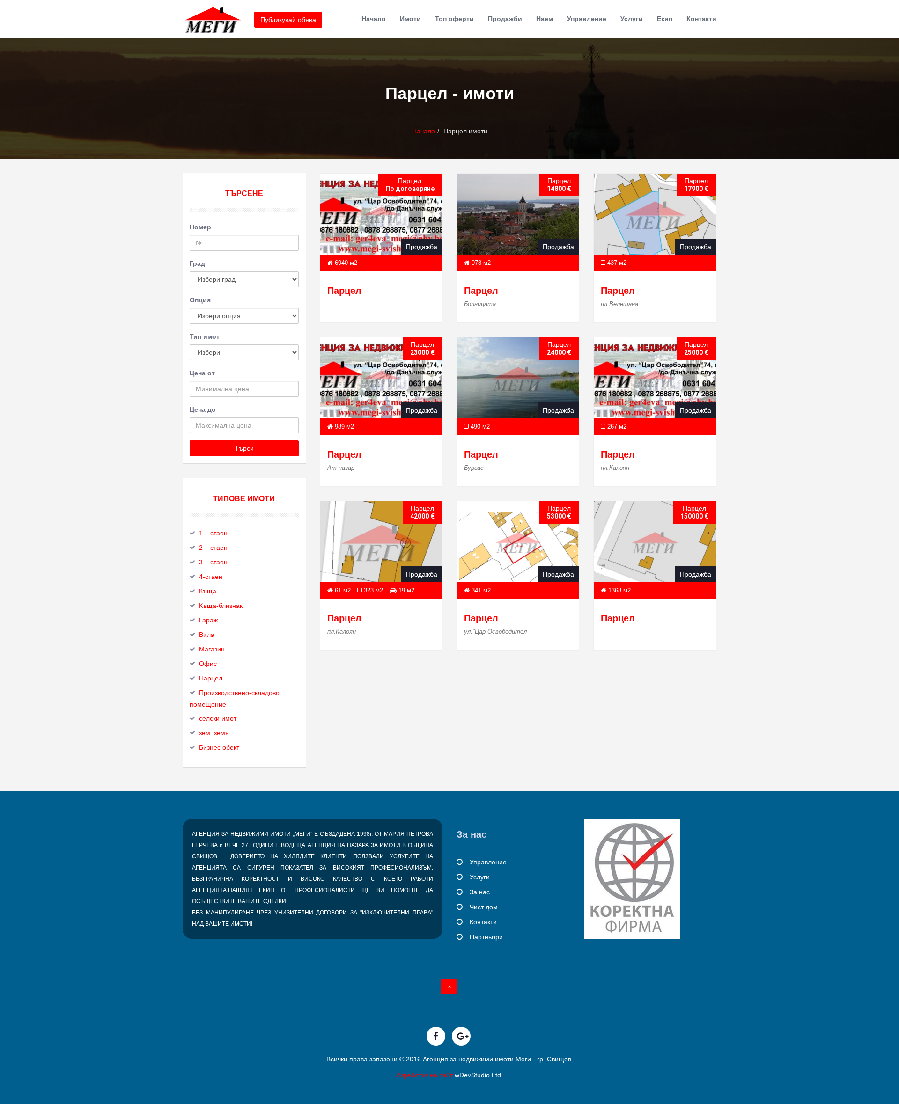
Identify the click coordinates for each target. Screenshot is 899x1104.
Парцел (344, 290)
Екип (664, 18)
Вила (206, 634)
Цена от (202, 373)
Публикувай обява (288, 19)
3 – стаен (213, 562)
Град (197, 263)
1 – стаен (213, 533)
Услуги (631, 18)
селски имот (217, 718)
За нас (480, 892)
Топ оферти (454, 18)
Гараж (208, 620)
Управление (586, 18)
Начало (373, 18)
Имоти (410, 18)
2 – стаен (213, 547)
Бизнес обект (219, 747)
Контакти (701, 18)
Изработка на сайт (424, 1075)
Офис (208, 663)
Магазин (212, 649)
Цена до (203, 409)
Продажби (505, 18)
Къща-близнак (221, 605)
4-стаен (210, 576)
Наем (544, 18)
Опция (200, 300)
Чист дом (484, 907)
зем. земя (214, 733)
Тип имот (205, 336)
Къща (207, 591)
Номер (200, 227)
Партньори (486, 937)
